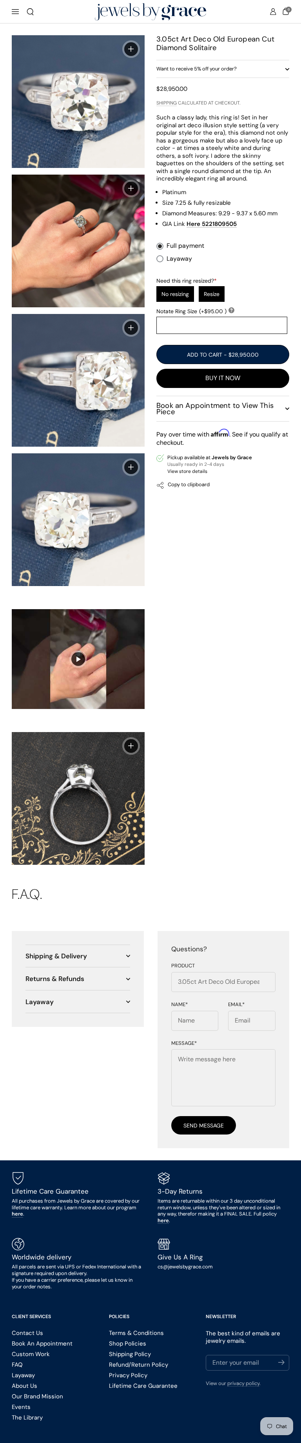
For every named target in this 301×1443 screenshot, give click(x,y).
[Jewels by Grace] (150, 12)
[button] (30, 11)
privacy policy (243, 1383)
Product (183, 966)
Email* (236, 1004)
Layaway (179, 259)
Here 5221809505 (212, 224)
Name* (179, 1004)
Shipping (166, 103)
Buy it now (222, 378)
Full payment (185, 246)
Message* (184, 1043)
